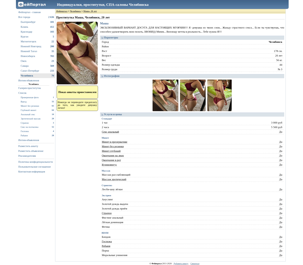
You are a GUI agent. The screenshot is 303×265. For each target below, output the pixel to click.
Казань (37, 26)
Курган (37, 36)
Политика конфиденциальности (35, 162)
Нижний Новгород (37, 46)
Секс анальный (110, 131)
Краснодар (37, 31)
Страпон (37, 123)
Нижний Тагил (37, 51)
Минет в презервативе (114, 141)
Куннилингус (109, 164)
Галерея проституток (29, 88)
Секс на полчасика (37, 127)
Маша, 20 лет (90, 11)
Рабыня (37, 135)
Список (22, 93)
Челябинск (37, 75)
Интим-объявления (28, 80)
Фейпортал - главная (29, 12)
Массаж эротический (114, 179)
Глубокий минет (37, 110)
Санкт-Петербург (37, 70)
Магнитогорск (37, 41)
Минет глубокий (111, 150)
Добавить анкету (180, 263)
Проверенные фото (37, 97)
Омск (37, 61)
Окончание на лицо (113, 155)
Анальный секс (37, 114)
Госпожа (37, 131)
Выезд (37, 101)
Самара (37, 66)
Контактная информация (31, 171)
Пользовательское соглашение (34, 166)
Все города (36, 17)
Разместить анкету (28, 146)
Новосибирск (37, 56)
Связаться (194, 263)
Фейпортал (61, 11)
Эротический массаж (37, 118)
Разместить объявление (30, 151)
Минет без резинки (37, 106)
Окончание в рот (111, 160)
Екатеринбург (37, 22)
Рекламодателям (27, 156)
